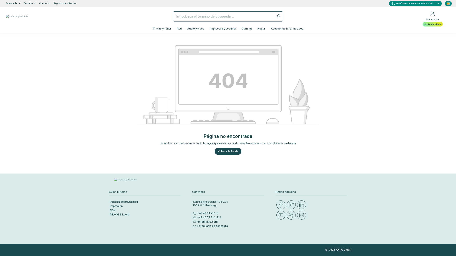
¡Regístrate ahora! (432, 24)
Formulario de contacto (212, 226)
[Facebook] (281, 205)
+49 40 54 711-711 (209, 217)
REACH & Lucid (119, 214)
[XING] (292, 215)
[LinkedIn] (302, 205)
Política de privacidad (124, 201)
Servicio (28, 3)
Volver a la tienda (228, 151)
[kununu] (292, 205)
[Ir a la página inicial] (17, 16)
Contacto (44, 3)
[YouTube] (281, 215)
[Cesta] (447, 11)
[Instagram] (302, 215)
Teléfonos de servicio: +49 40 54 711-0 (418, 3)
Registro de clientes (65, 3)
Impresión (116, 206)
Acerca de (12, 3)
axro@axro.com (207, 221)
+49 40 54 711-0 (207, 213)
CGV (112, 210)
